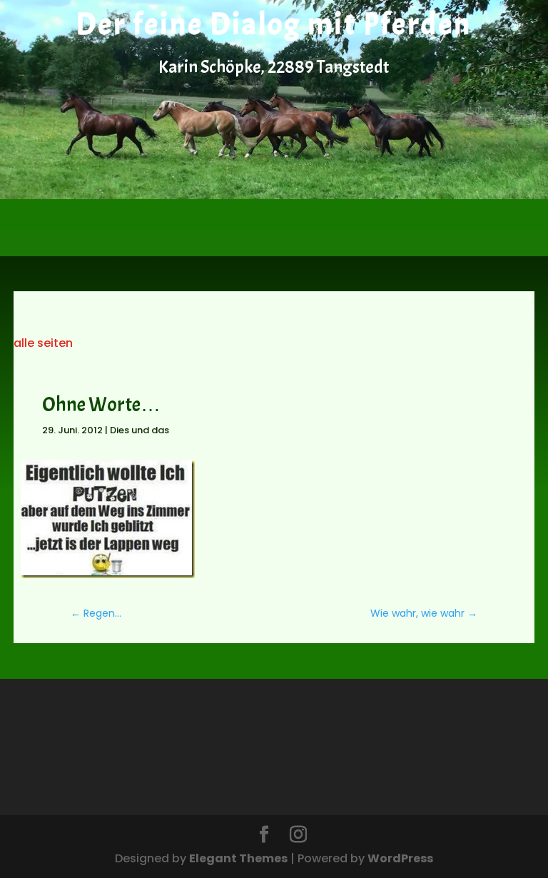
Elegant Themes (238, 858)
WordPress (400, 858)
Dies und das (139, 430)
